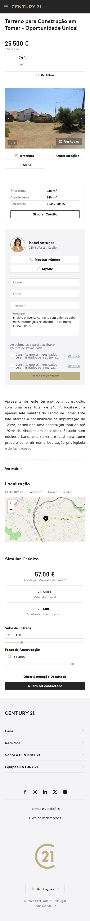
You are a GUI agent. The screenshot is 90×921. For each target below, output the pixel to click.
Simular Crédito (45, 214)
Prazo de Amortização (22, 649)
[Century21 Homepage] (27, 6)
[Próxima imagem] (81, 118)
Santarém (35, 492)
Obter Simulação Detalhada (45, 676)
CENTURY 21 (14, 492)
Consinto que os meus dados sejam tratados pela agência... (37, 355)
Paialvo (67, 492)
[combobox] (44, 889)
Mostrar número (47, 259)
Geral (9, 730)
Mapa (27, 165)
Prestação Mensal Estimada (43, 580)
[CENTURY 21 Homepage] (45, 713)
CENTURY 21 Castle (43, 247)
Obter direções (67, 155)
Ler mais (74, 355)
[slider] (22, 642)
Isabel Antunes (41, 242)
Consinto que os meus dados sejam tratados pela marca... (36, 366)
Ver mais (12, 468)
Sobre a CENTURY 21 (22, 754)
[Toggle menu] (5, 6)
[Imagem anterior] (9, 118)
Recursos (12, 742)
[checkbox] (12, 355)
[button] (45, 518)
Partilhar (47, 75)
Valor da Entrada (18, 627)
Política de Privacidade (26, 348)
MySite (47, 268)
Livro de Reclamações (45, 818)
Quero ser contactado (45, 686)
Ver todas (71, 141)
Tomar (52, 492)
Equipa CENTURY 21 (21, 766)
